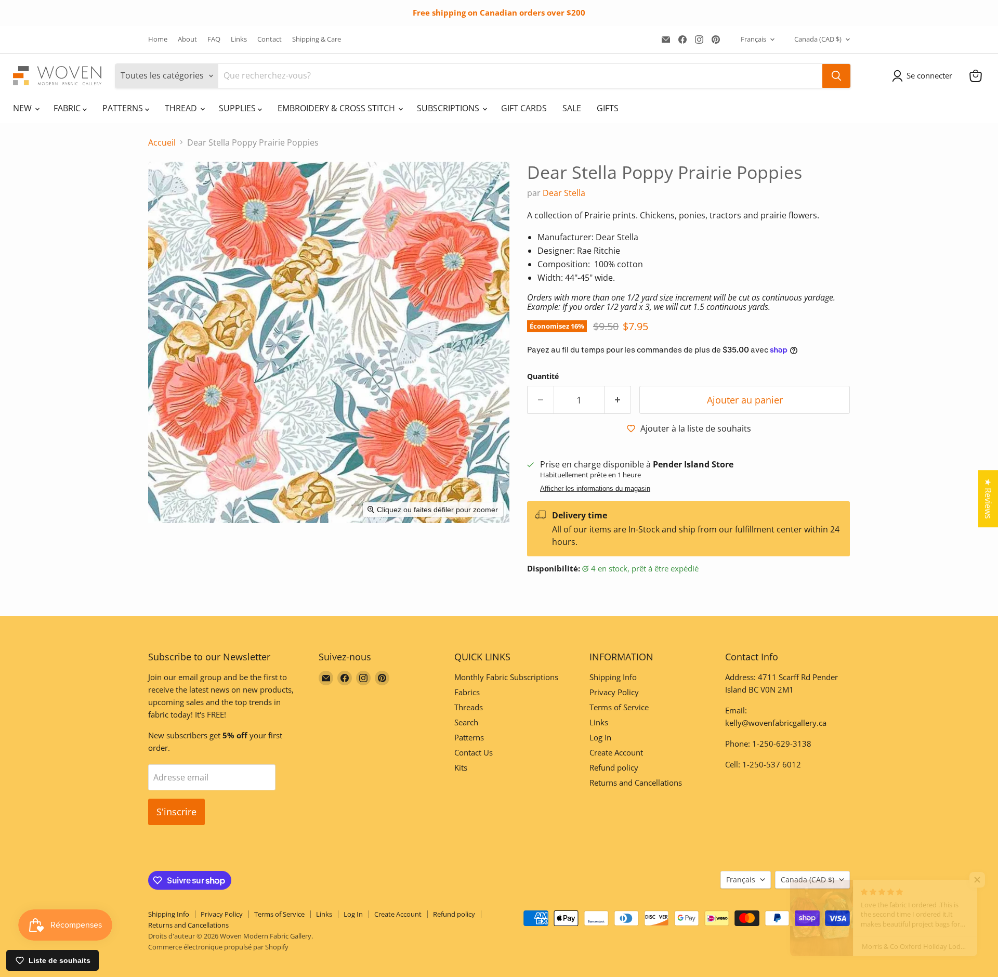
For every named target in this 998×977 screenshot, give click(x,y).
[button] (924, 76)
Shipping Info (613, 677)
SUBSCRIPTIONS (449, 108)
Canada (818, 39)
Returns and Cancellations (635, 782)
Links (239, 39)
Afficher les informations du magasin (595, 488)
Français (753, 39)
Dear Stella (564, 193)
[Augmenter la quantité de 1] (618, 400)
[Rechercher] (836, 76)
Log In (600, 737)
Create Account (616, 752)
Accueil (162, 142)
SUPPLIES (238, 108)
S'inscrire (176, 811)
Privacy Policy (614, 692)
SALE (571, 108)
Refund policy (613, 767)
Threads (468, 707)
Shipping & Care (316, 39)
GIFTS (608, 108)
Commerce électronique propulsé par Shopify (218, 947)
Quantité (543, 376)
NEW (23, 108)
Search (466, 722)
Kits (460, 767)
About (187, 39)
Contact (269, 39)
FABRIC (68, 108)
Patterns (469, 737)
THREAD (182, 108)
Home (157, 39)
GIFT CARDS (524, 108)
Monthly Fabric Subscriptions (506, 677)
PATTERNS (123, 108)
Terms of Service (619, 707)
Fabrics (467, 692)
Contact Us (473, 752)
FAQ (213, 39)
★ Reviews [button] (988, 498)
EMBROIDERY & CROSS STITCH (337, 108)
